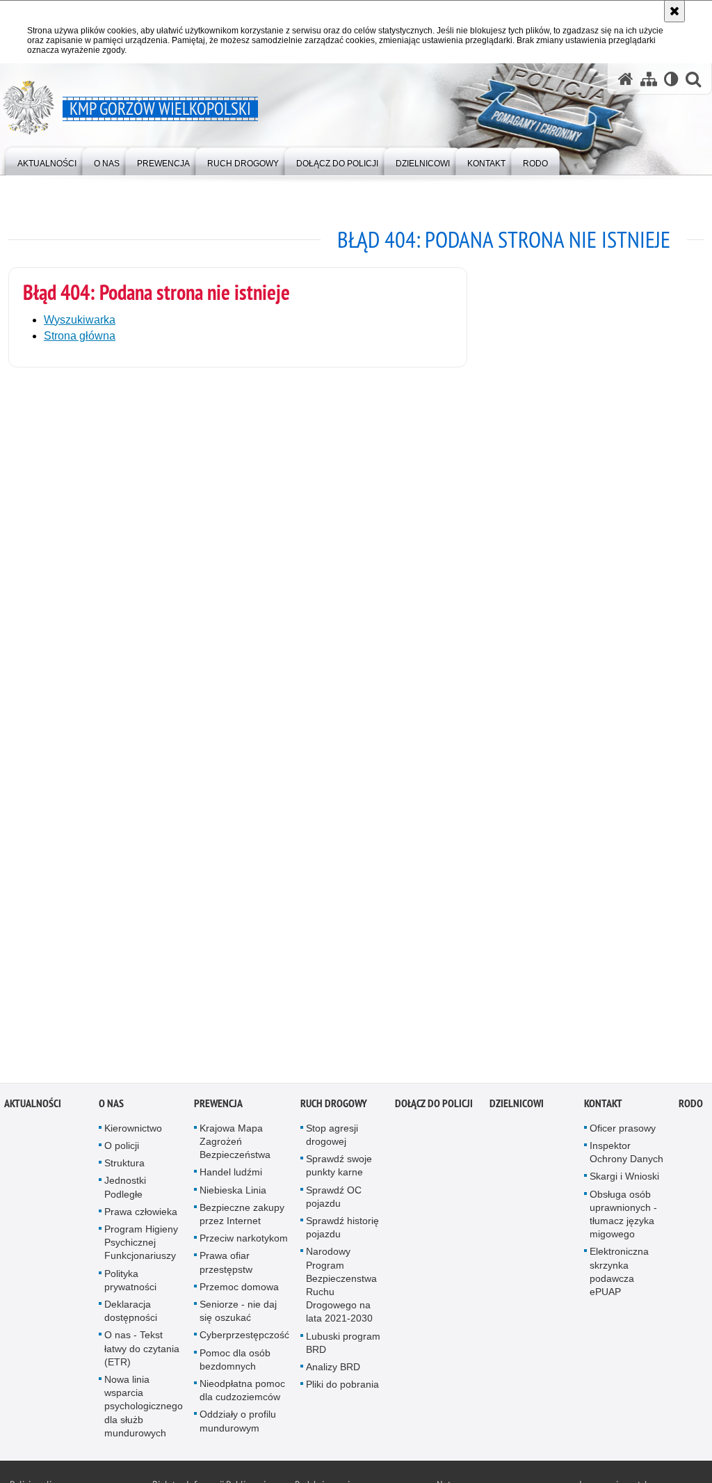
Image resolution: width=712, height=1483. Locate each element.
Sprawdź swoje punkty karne (339, 1169)
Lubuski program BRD (343, 1346)
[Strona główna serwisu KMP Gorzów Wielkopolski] (625, 79)
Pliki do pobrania (342, 1388)
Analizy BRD (333, 1371)
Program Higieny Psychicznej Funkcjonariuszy (141, 1246)
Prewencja (218, 1107)
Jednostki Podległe (125, 1191)
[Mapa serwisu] (648, 79)
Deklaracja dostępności (130, 1315)
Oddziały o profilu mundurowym (238, 1425)
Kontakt (603, 1107)
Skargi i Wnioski (624, 1180)
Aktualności (32, 1107)
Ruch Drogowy (333, 1107)
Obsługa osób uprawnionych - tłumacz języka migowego (623, 1218)
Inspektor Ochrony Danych (626, 1156)
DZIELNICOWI (517, 1107)
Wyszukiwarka (79, 320)
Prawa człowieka (140, 1215)
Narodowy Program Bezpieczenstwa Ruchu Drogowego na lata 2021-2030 (341, 1289)
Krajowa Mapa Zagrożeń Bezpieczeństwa (235, 1145)
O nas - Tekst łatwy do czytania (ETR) (141, 1352)
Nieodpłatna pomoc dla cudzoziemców (242, 1394)
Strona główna (79, 336)
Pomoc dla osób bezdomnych (235, 1363)
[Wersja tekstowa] (671, 79)
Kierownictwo (133, 1132)
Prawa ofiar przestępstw (226, 1266)
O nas (111, 1107)
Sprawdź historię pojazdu (342, 1231)
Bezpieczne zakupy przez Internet (242, 1218)
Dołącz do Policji (434, 1107)
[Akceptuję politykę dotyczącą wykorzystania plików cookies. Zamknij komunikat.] (674, 11)
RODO (691, 1107)
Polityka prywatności (130, 1283)
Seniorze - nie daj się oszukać (238, 1315)
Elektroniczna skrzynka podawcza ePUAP (619, 1275)
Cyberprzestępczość (244, 1339)
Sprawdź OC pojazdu (334, 1200)
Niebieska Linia (233, 1193)
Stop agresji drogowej (332, 1139)
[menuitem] (47, 160)
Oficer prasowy (623, 1132)
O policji (121, 1149)
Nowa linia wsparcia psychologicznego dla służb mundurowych (143, 1410)
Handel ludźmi (231, 1176)
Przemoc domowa (239, 1290)
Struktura (124, 1167)
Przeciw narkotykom (244, 1242)
